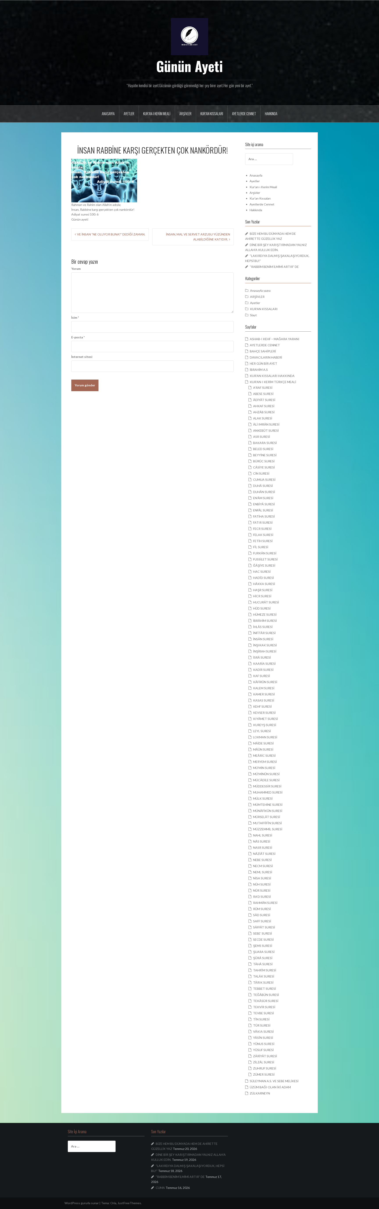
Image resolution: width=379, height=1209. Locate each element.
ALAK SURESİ (262, 418)
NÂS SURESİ (261, 841)
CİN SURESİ (261, 473)
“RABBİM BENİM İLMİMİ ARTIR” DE (274, 267)
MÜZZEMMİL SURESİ (267, 829)
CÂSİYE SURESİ (264, 467)
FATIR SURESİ (263, 522)
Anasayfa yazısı (260, 290)
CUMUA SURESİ (264, 479)
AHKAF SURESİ (263, 406)
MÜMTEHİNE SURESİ (267, 804)
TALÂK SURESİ (263, 976)
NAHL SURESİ (262, 835)
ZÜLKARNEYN (260, 1093)
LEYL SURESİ (262, 731)
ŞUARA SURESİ (264, 952)
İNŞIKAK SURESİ (265, 645)
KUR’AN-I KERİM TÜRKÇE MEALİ (273, 382)
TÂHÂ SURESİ (263, 964)
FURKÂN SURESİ (264, 553)
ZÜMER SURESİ (264, 1074)
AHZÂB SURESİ (264, 412)
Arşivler (185, 113)
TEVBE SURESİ (263, 1013)
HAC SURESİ (262, 571)
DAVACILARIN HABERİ (266, 357)
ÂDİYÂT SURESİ (264, 400)
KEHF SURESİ (262, 706)
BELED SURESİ (263, 449)
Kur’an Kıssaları (211, 113)
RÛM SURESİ (262, 909)
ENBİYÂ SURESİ (264, 504)
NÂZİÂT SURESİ (264, 853)
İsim (75, 317)
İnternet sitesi (81, 357)
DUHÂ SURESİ (263, 486)
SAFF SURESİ (262, 921)
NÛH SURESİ (262, 884)
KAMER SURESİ (264, 694)
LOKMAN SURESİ (265, 737)
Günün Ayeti (189, 66)
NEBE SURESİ (262, 860)
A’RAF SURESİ (262, 387)
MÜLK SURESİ (263, 798)
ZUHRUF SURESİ (264, 1068)
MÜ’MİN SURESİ (264, 768)
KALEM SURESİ (263, 688)
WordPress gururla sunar (81, 1203)
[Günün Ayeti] (189, 36)
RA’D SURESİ (262, 896)
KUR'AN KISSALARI (264, 309)
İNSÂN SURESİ (263, 639)
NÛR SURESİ (261, 890)
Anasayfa (108, 113)
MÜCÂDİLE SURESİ (266, 780)
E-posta (78, 337)
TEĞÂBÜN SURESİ (266, 995)
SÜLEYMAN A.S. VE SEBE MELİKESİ (274, 1081)
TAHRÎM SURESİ (264, 970)
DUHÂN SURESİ (264, 492)
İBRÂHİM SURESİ (265, 620)
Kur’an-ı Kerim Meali (156, 113)
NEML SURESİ (262, 872)
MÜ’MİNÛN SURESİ (266, 774)
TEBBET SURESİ (264, 988)
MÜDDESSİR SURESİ (267, 786)
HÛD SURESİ (262, 608)
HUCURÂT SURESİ (266, 602)
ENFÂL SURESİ (263, 510)
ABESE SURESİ (263, 394)
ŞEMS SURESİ (262, 945)
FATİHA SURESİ (264, 516)
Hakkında (271, 113)
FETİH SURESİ (263, 541)
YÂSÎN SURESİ (263, 1037)
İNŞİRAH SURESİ (264, 651)
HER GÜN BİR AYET (263, 363)
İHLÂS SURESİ (263, 627)
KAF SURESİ (261, 676)
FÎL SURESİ (260, 547)
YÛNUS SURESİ (263, 1044)
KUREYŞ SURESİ (264, 725)
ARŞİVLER (257, 297)
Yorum (76, 268)
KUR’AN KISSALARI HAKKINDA (272, 376)
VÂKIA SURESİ (263, 1031)
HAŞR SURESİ (262, 590)
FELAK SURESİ (263, 535)
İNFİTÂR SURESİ (264, 633)
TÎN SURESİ (261, 1019)
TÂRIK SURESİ (263, 982)
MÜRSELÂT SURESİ (266, 817)
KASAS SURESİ (263, 700)
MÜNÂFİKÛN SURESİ (267, 811)
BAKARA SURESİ (265, 443)
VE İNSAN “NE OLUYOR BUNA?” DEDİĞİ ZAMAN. (111, 234)
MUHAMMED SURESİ (267, 792)
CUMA (160, 1188)
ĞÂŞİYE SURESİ (264, 565)
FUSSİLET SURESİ (265, 559)
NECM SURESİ (263, 866)
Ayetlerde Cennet (244, 113)
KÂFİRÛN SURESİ (265, 682)
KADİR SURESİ (263, 670)
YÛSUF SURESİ (263, 1050)
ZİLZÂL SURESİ (263, 1062)
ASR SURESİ (261, 436)
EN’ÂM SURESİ (263, 498)
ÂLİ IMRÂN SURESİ (266, 424)
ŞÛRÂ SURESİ (262, 958)
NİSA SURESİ (262, 878)
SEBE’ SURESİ (262, 933)
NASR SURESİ (262, 847)
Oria (113, 1203)
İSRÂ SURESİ (262, 657)
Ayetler (129, 113)
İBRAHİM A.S (259, 369)
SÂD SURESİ (261, 915)
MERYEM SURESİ (265, 762)
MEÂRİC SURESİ (264, 755)
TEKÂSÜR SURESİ (265, 1001)
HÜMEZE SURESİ (265, 614)
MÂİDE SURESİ (263, 743)
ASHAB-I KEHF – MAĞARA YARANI (274, 339)
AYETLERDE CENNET (265, 345)
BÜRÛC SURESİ (264, 461)
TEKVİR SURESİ (264, 1007)
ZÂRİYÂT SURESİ (265, 1056)
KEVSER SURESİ (264, 712)
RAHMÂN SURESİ (265, 903)
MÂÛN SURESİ (263, 749)
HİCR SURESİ (262, 596)
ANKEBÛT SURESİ (266, 430)
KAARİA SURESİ (264, 663)
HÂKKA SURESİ (264, 584)
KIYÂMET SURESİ (265, 719)
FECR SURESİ (262, 528)
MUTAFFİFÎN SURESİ (267, 823)
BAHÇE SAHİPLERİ (263, 351)
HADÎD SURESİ (263, 578)
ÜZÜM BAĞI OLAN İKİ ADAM (270, 1087)
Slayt (253, 315)
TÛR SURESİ (261, 1025)
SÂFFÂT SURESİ (264, 927)
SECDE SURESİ (263, 939)
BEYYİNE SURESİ (265, 455)
